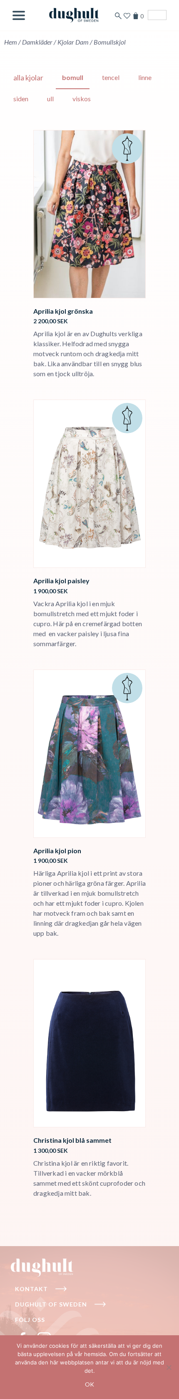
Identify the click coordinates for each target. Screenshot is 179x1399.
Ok (89, 1384)
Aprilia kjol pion (57, 850)
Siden (20, 98)
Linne (145, 77)
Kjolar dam (73, 42)
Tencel (110, 77)
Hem (10, 42)
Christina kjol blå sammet (72, 1140)
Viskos (81, 98)
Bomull (72, 77)
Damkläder (37, 42)
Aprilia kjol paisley (61, 581)
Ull (50, 98)
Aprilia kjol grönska (63, 311)
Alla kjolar (28, 77)
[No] (168, 1367)
